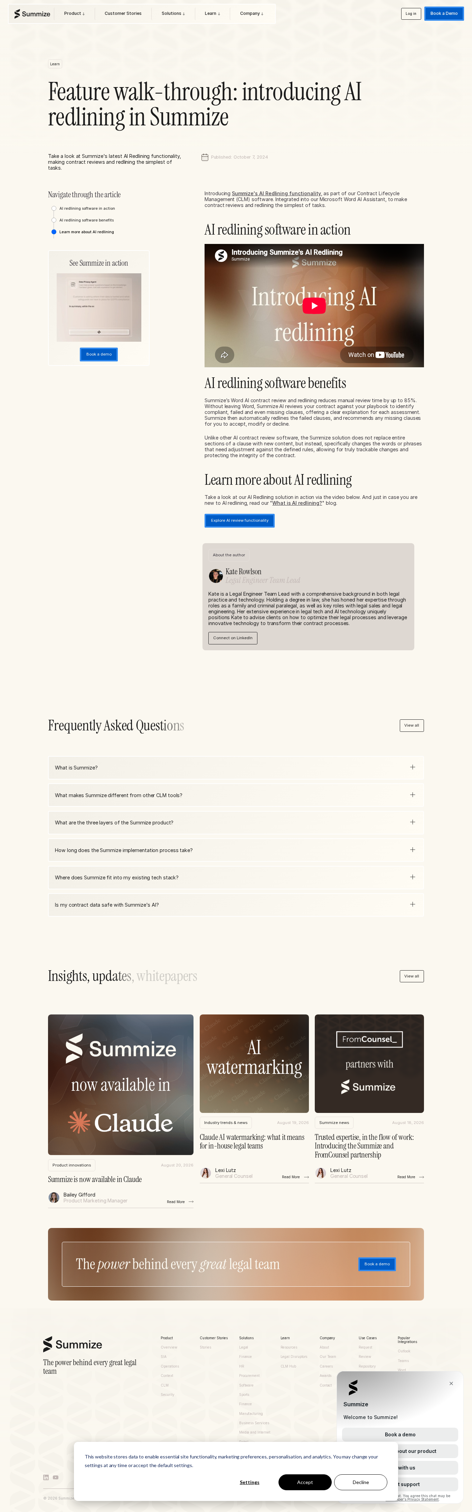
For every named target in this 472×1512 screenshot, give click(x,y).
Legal (243, 1347)
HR (241, 1366)
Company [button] (328, 1338)
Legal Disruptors (294, 1357)
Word (402, 1370)
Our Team (328, 1357)
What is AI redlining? (297, 503)
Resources (289, 1347)
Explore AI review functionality (239, 520)
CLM (165, 1385)
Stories (205, 1347)
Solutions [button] (246, 1338)
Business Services (254, 1423)
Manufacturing (251, 1414)
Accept (305, 1482)
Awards (326, 1376)
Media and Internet (254, 1432)
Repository (367, 1366)
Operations (170, 1366)
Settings (249, 1482)
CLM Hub (288, 1366)
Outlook (404, 1351)
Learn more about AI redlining (86, 232)
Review (365, 1357)
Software (246, 1385)
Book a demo (377, 1263)
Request (365, 1347)
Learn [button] (285, 1338)
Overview (169, 1347)
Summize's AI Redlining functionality (276, 193)
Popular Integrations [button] (407, 1340)
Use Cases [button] (367, 1338)
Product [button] (167, 1338)
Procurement (249, 1376)
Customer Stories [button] (214, 1338)
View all (411, 725)
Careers (326, 1366)
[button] (236, 768)
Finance (245, 1357)
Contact (326, 1385)
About (324, 1347)
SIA (164, 1357)
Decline (361, 1482)
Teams (403, 1361)
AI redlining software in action (87, 208)
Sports (244, 1395)
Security (167, 1395)
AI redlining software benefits (86, 220)
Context (167, 1376)
